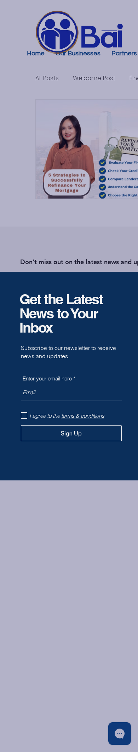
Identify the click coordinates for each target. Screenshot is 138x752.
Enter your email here (47, 378)
